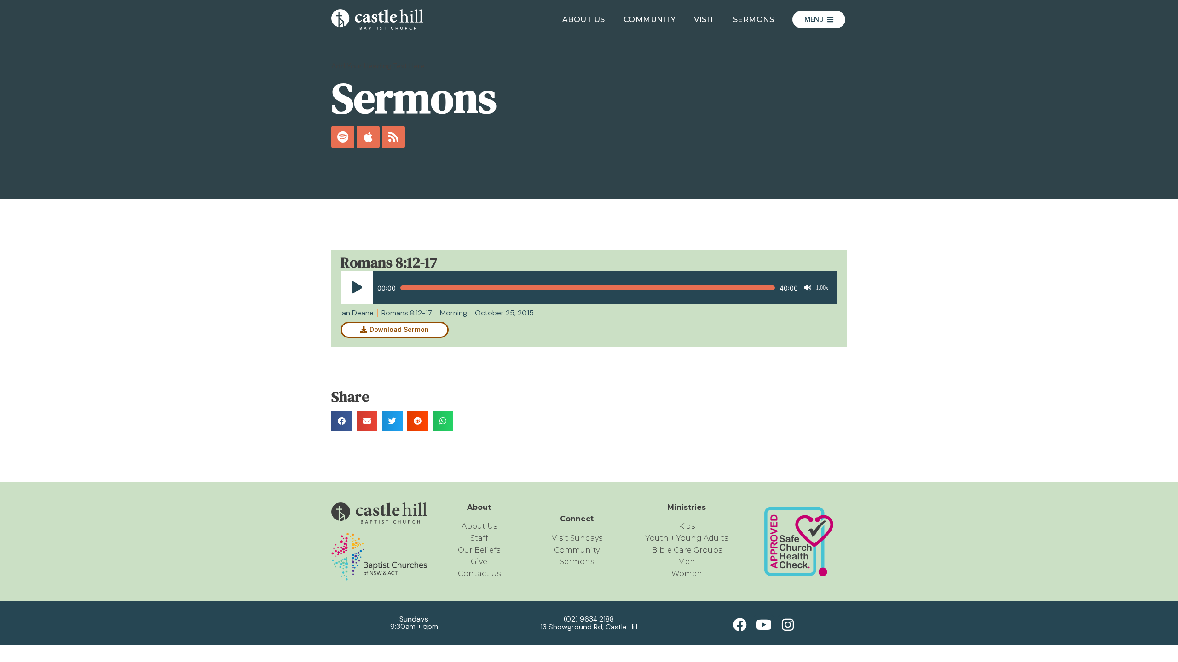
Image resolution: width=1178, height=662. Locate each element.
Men (686, 561)
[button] (341, 421)
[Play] (357, 287)
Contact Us (479, 573)
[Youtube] (764, 624)
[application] (584, 287)
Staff (479, 538)
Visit (704, 19)
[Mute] (808, 287)
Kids (687, 526)
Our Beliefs (479, 550)
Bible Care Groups (687, 550)
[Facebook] (740, 624)
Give (479, 561)
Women (686, 573)
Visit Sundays (577, 538)
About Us (583, 19)
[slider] (587, 287)
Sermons (753, 19)
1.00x (822, 288)
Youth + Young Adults (687, 538)
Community (650, 19)
